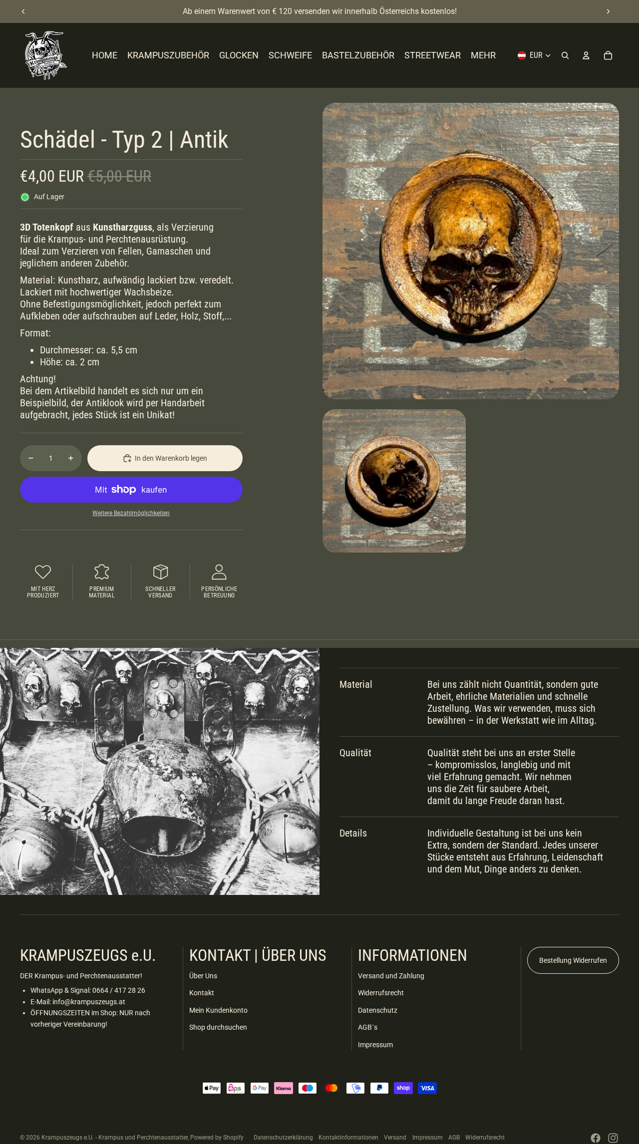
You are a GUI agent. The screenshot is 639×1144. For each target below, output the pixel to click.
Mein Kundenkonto (218, 1010)
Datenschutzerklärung (283, 1137)
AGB (454, 1137)
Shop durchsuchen (218, 1027)
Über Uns (203, 976)
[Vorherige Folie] (23, 11)
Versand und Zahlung (391, 976)
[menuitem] (483, 55)
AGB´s (367, 1027)
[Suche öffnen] (565, 55)
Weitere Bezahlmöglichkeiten (131, 513)
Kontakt (201, 993)
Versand (395, 1137)
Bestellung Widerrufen (573, 960)
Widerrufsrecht (381, 993)
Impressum (375, 1045)
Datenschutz (377, 1010)
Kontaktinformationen (348, 1137)
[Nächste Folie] (608, 11)
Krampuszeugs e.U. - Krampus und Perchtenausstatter (114, 1137)
